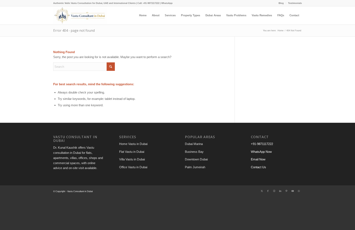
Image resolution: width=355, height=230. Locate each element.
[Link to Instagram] (274, 191)
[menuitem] (281, 3)
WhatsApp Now (261, 151)
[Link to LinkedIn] (280, 191)
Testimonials (295, 3)
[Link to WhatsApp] (299, 191)
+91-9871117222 (262, 144)
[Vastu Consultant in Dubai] (80, 15)
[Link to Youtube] (292, 191)
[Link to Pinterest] (286, 191)
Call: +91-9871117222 (148, 3)
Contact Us (258, 167)
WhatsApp (167, 3)
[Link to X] (262, 191)
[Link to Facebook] (268, 191)
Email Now (258, 159)
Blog (281, 3)
